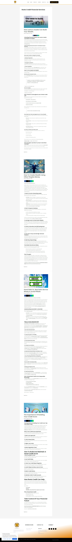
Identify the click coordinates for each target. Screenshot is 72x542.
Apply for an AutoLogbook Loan (29, 86)
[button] (54, 2)
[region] (10, 537)
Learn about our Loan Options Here (32, 349)
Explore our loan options (28, 92)
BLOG (48, 2)
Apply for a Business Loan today (37, 218)
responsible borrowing (36, 110)
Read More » (25, 151)
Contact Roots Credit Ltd (34, 389)
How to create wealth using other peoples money (34, 176)
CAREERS (39, 2)
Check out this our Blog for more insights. (37, 354)
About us (27, 488)
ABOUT (31, 2)
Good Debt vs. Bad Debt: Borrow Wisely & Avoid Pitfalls (36, 291)
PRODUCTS (35, 2)
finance (25, 33)
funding (27, 33)
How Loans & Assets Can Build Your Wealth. (35, 31)
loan (29, 33)
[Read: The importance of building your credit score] (36, 407)
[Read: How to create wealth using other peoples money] (34, 166)
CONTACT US (44, 2)
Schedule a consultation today (31, 374)
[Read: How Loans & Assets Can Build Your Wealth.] (36, 21)
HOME (28, 2)
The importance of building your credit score (34, 416)
